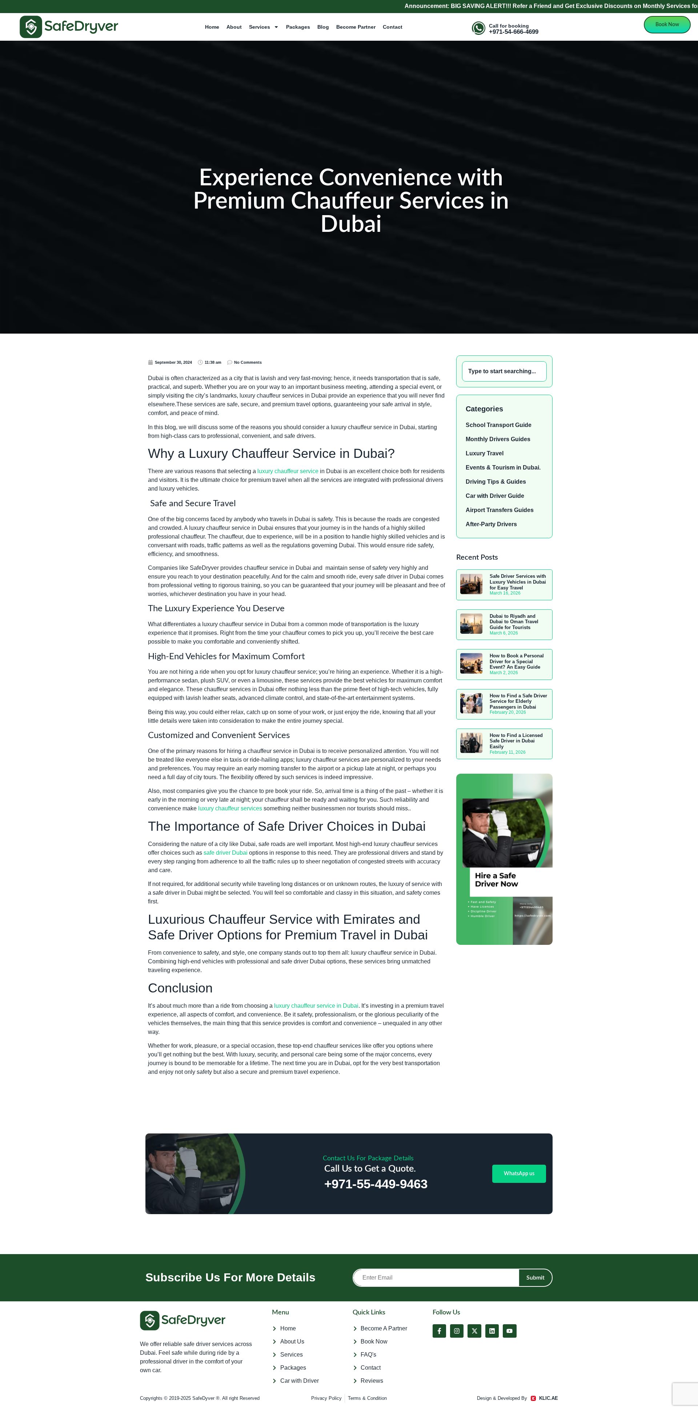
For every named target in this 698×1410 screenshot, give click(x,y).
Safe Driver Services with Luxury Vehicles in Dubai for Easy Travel (518, 581)
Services (259, 27)
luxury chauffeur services (230, 808)
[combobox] (504, 371)
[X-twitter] (474, 1331)
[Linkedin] (492, 1331)
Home (212, 27)
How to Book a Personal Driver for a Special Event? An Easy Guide (517, 661)
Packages (298, 27)
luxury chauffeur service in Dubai (316, 1006)
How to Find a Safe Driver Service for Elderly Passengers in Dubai (518, 701)
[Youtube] (509, 1331)
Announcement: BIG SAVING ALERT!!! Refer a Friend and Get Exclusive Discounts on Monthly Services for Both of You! (477, 6)
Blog (323, 27)
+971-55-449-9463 (376, 1184)
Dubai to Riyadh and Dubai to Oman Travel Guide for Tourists (514, 621)
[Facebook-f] (439, 1331)
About (234, 27)
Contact (392, 27)
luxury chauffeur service (287, 471)
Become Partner (356, 27)
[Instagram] (457, 1331)
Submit (535, 1278)
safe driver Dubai (226, 853)
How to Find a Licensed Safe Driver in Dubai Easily (516, 741)
